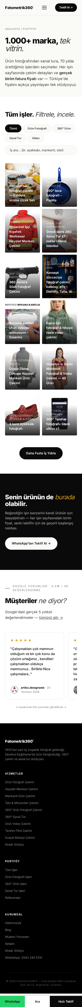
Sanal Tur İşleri (15, 890)
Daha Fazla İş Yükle (41, 453)
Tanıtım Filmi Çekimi (18, 830)
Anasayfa (12, 28)
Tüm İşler (11, 870)
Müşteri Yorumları (17, 936)
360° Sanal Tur (15, 817)
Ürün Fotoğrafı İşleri (18, 877)
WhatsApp (12, 1001)
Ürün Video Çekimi (17, 823)
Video (36, 138)
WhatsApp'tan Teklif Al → (31, 543)
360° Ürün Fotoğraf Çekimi (23, 810)
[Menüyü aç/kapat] (44, 7)
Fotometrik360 (19, 7)
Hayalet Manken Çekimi (21, 789)
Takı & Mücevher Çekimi (21, 803)
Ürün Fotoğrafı (37, 128)
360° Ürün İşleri (15, 884)
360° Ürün (64, 128)
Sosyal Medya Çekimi (20, 837)
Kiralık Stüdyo (14, 844)
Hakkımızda (13, 923)
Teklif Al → (66, 7)
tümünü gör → (51, 618)
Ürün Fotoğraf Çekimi (19, 782)
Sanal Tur (15, 138)
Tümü (13, 128)
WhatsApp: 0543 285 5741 (23, 957)
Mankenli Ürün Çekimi (20, 796)
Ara (37, 1001)
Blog (8, 930)
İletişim (10, 943)
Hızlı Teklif (65, 1001)
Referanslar (13, 897)
